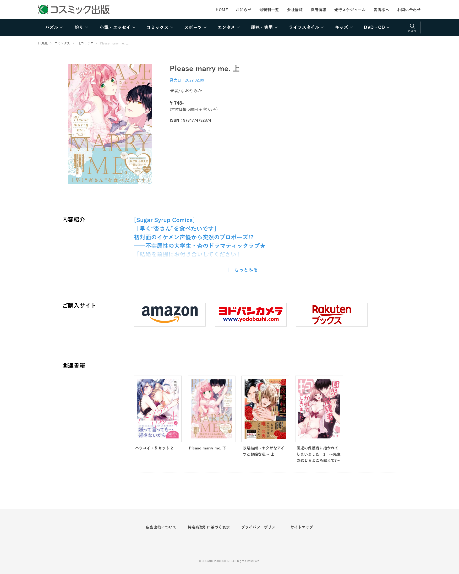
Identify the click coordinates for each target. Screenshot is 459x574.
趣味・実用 (262, 27)
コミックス (157, 27)
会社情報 (295, 10)
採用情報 (318, 10)
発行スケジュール (350, 10)
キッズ (341, 27)
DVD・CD (374, 27)
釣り (79, 27)
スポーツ (193, 27)
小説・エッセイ (115, 27)
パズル (51, 27)
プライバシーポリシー (260, 527)
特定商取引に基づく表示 (209, 527)
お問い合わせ (409, 10)
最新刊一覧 (269, 10)
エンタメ (226, 27)
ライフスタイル (304, 27)
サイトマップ (301, 527)
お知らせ (243, 10)
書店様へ (381, 10)
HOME (222, 10)
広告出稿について (161, 527)
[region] (229, 27)
